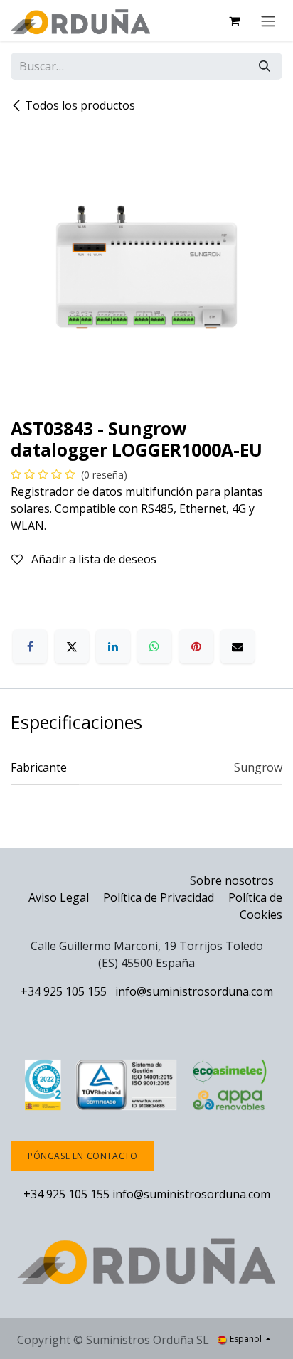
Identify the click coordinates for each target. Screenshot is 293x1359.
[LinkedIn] (113, 646)
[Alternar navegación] (268, 21)
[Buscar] (264, 66)
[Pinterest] (196, 646)
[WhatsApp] (154, 646)
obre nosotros (235, 880)
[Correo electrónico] (237, 646)
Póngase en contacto (82, 1156)
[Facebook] (30, 646)
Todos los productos (80, 105)
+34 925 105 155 (64, 991)
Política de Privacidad (160, 897)
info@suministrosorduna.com (194, 991)
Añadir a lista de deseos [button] (92, 559)
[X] (72, 646)
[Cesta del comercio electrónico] (234, 20)
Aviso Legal (58, 897)
